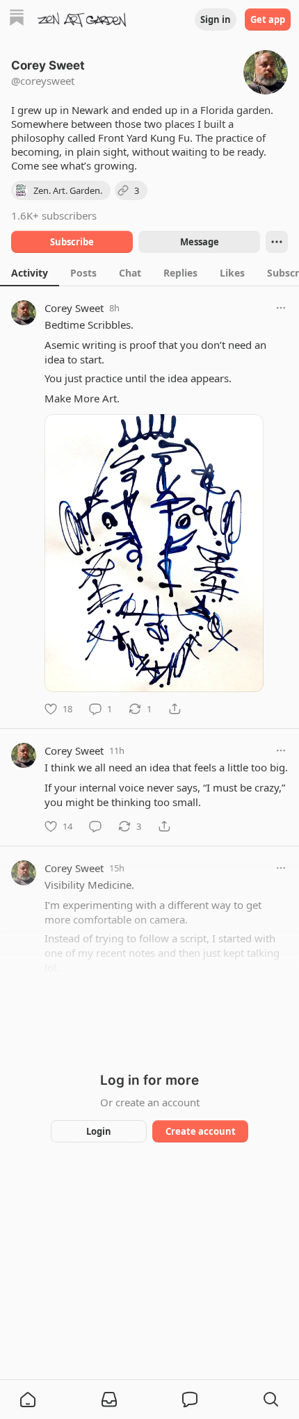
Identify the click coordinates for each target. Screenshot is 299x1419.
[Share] (174, 709)
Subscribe (72, 242)
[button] (28, 1399)
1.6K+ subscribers (54, 215)
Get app (267, 19)
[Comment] (95, 826)
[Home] (16, 19)
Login (98, 1131)
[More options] (281, 308)
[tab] (29, 272)
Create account (200, 1131)
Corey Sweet (74, 308)
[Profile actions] (277, 242)
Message (199, 242)
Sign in (215, 19)
